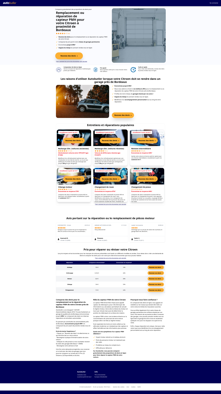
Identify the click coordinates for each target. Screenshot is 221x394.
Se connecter (214, 3)
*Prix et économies (100, 375)
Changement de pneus (141, 187)
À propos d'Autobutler (101, 377)
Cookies (133, 387)
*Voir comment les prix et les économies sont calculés (71, 61)
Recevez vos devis (155, 267)
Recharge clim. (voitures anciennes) (73, 148)
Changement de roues (104, 187)
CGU (127, 387)
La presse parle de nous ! (84, 377)
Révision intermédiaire (141, 148)
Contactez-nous (81, 375)
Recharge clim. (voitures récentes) (109, 148)
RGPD (139, 387)
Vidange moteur (65, 187)
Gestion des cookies (118, 387)
